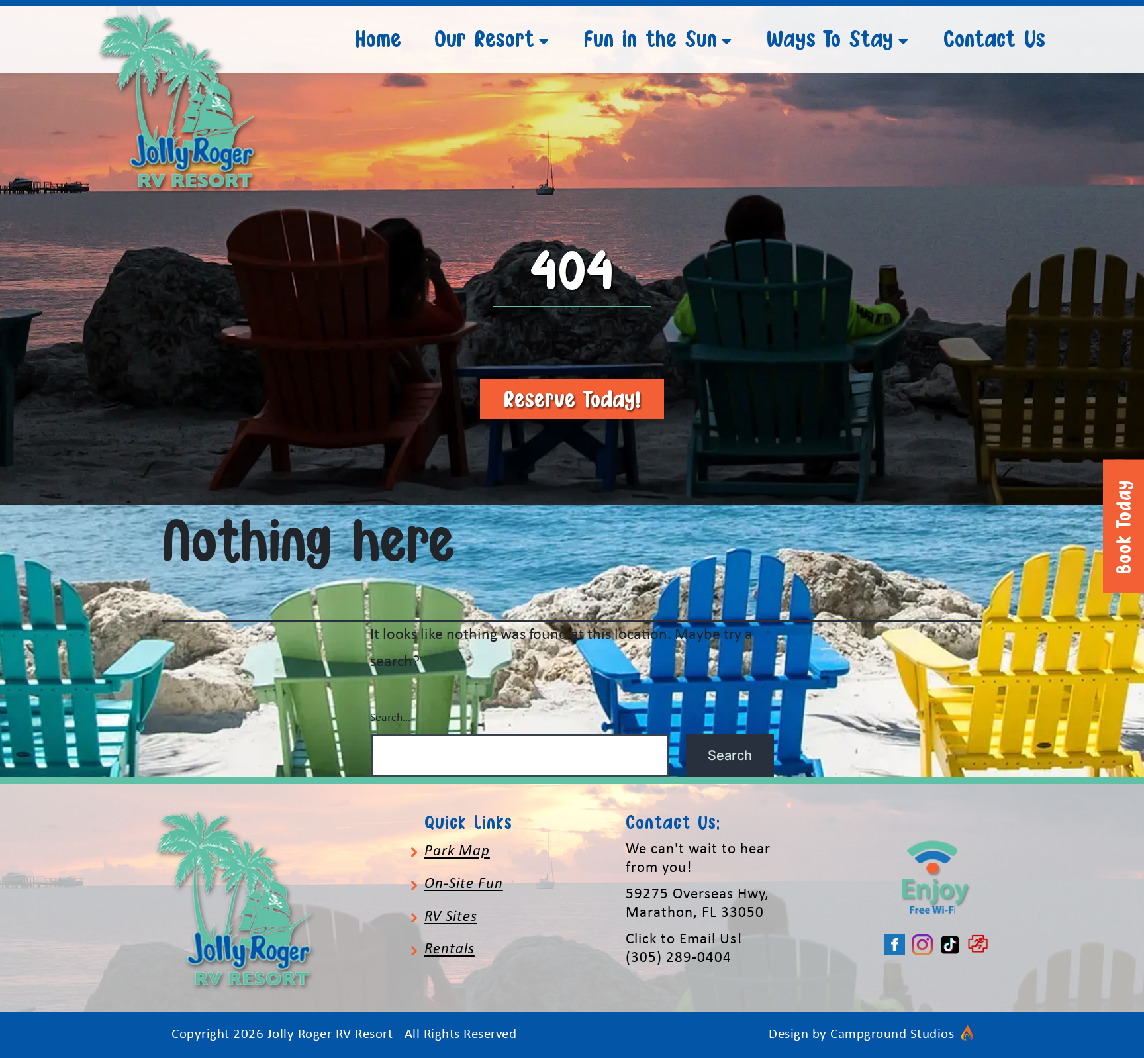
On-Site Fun (463, 884)
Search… (390, 718)
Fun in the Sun (650, 38)
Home (378, 38)
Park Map (457, 851)
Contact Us (994, 38)
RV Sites (450, 917)
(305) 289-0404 (679, 958)
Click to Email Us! (684, 939)
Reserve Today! (572, 398)
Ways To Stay (830, 38)
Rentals (449, 949)
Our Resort (484, 38)
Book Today (1123, 526)
